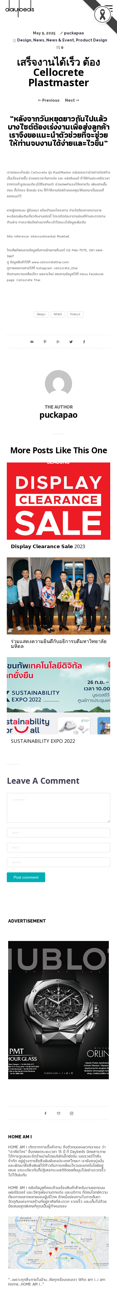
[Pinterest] (44, 341)
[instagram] (71, 1113)
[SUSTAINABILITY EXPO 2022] (58, 695)
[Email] (31, 341)
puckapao (74, 33)
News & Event (60, 40)
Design (24, 40)
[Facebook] (84, 341)
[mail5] (58, 1113)
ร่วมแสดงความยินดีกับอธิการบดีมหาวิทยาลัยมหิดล (59, 643)
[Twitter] (71, 341)
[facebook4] (45, 1113)
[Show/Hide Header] (108, 8)
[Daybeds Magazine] (29, 8)
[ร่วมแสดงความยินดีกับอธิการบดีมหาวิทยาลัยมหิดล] (58, 595)
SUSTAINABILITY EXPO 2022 (43, 741)
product (75, 314)
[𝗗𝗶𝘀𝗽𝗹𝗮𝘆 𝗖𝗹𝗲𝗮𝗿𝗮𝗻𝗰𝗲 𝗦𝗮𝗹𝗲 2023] (58, 500)
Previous (50, 100)
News (38, 40)
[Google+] (57, 341)
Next (70, 100)
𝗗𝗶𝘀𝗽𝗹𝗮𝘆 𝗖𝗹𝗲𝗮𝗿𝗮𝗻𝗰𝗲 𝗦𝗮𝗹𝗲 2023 (48, 546)
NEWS (58, 314)
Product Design (91, 40)
